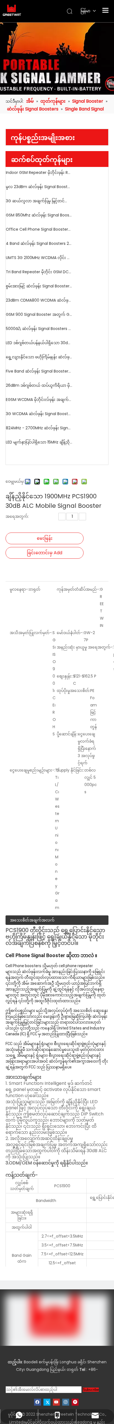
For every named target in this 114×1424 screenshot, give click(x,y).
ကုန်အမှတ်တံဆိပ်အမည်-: (78, 589)
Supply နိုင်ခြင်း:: (70, 770)
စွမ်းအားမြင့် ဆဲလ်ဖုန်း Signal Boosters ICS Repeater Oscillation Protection (39, 286)
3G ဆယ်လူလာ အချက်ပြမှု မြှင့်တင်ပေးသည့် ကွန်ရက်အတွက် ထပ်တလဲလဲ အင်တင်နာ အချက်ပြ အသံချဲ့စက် (39, 201)
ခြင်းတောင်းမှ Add (44, 553)
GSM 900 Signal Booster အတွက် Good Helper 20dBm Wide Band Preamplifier (39, 314)
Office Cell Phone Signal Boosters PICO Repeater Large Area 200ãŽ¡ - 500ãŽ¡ (39, 229)
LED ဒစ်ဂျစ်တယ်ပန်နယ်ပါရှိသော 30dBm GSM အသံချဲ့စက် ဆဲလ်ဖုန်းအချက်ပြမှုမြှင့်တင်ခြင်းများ (39, 343)
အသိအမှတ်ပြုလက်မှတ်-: (31, 632)
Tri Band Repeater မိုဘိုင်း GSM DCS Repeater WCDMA (39, 272)
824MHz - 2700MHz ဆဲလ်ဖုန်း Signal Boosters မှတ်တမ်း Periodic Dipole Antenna (39, 428)
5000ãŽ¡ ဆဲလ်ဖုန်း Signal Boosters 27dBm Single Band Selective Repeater (39, 328)
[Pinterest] (75, 1402)
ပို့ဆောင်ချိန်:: (67, 734)
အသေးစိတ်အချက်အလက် (32, 920)
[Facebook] (37, 1402)
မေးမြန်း (45, 538)
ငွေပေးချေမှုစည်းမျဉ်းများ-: (32, 770)
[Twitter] (46, 1402)
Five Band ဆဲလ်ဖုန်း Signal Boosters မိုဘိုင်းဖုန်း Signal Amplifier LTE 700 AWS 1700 (39, 371)
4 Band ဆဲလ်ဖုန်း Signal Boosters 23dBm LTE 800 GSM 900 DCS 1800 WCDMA (39, 243)
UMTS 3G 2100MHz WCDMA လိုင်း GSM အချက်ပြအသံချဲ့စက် (39, 257)
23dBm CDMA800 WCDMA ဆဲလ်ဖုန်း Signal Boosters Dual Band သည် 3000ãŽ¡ (39, 300)
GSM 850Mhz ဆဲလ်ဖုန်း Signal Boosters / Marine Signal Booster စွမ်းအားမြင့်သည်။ (39, 215)
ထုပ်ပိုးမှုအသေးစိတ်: (73, 690)
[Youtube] (56, 1402)
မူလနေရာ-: (19, 589)
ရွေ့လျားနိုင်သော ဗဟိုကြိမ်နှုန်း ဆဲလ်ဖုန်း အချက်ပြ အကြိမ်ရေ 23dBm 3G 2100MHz (39, 357)
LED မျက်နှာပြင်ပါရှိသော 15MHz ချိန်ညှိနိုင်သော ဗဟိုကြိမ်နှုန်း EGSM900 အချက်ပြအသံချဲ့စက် (39, 442)
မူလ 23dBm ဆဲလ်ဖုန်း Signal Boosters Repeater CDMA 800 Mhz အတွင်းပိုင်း (39, 186)
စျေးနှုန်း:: (65, 676)
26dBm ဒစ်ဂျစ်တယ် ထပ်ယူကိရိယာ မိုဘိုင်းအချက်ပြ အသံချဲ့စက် (39, 385)
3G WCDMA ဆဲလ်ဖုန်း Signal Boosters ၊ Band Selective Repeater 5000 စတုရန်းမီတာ (39, 414)
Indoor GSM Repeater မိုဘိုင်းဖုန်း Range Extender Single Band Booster (39, 172)
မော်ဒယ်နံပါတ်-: (70, 632)
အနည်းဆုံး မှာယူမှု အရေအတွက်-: (85, 647)
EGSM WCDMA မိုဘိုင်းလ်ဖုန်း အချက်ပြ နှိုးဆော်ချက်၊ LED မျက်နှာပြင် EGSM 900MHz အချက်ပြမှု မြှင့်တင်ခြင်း (39, 399)
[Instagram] (65, 1402)
